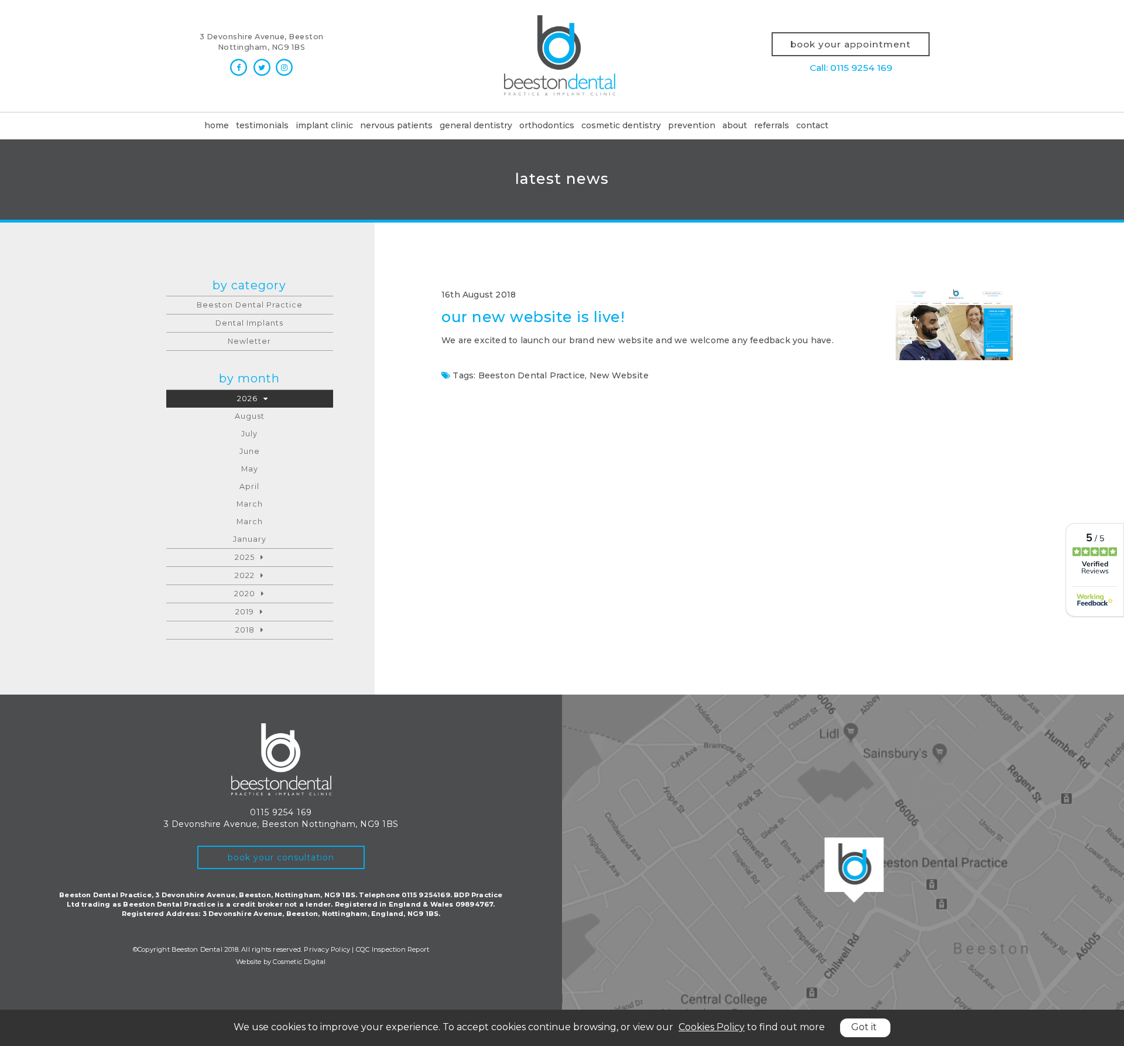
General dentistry (476, 125)
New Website (619, 375)
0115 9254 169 (281, 812)
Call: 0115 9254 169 (851, 67)
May (249, 468)
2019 (244, 611)
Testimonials (262, 125)
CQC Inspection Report (392, 949)
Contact (812, 125)
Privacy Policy (327, 949)
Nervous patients (396, 125)
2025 (245, 557)
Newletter (249, 341)
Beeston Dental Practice (531, 375)
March (250, 504)
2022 (245, 575)
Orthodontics (546, 125)
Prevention (691, 125)
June (249, 451)
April (249, 486)
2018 (245, 629)
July (249, 433)
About (734, 125)
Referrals (771, 125)
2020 (244, 593)
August (250, 416)
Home (216, 125)
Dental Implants (249, 323)
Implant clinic (324, 125)
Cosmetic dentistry (621, 125)
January (249, 539)
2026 (247, 398)
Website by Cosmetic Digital (280, 962)
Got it (864, 1027)
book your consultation (281, 857)
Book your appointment (850, 44)
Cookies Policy (711, 1027)
